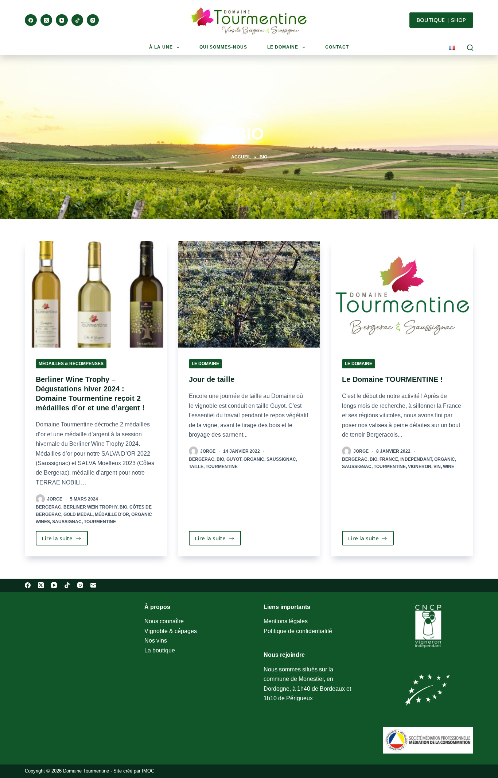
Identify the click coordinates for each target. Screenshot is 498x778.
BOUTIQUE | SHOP (441, 19)
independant (416, 459)
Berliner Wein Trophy (90, 507)
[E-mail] (93, 585)
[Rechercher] (470, 48)
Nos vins (155, 640)
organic (254, 459)
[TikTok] (77, 20)
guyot (233, 459)
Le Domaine (205, 363)
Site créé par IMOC (133, 771)
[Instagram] (93, 20)
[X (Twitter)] (46, 20)
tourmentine (100, 521)
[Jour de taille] (249, 294)
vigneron (419, 466)
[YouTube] (62, 20)
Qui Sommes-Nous (223, 47)
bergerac (48, 507)
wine (448, 466)
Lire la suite (65, 539)
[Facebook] (31, 20)
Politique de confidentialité (298, 631)
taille (196, 466)
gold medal (78, 514)
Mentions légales (286, 621)
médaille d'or (112, 514)
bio (123, 507)
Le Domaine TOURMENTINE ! (392, 379)
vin (437, 466)
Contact (337, 47)
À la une (161, 47)
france (389, 459)
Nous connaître (164, 621)
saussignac (67, 521)
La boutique (159, 650)
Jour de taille (211, 379)
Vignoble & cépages (170, 631)
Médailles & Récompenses (71, 363)
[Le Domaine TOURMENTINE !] (402, 294)
